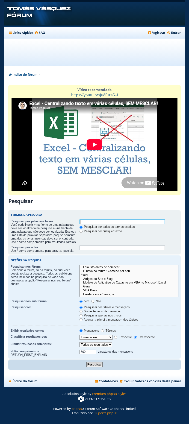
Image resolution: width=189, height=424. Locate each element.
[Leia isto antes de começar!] (129, 267)
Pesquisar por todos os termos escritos (109, 226)
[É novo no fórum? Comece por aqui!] (129, 271)
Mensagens (91, 330)
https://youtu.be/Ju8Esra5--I (94, 94)
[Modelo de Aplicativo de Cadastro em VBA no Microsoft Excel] (129, 283)
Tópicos (110, 330)
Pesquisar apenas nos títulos (102, 315)
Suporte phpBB (105, 413)
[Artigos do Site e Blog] (129, 279)
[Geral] (129, 287)
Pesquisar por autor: (25, 247)
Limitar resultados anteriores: (31, 344)
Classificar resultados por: (29, 336)
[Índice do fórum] (38, 14)
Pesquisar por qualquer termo (102, 231)
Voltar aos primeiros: (25, 351)
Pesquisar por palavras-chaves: (32, 221)
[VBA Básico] (129, 290)
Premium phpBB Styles (109, 394)
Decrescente (146, 337)
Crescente (125, 337)
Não (98, 301)
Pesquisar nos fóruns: (26, 266)
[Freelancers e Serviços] (129, 294)
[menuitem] (40, 32)
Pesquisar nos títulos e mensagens (106, 307)
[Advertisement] (94, 52)
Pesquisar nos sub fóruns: (29, 301)
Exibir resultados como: (27, 330)
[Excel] (129, 275)
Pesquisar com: (21, 307)
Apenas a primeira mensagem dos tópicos (110, 319)
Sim (86, 301)
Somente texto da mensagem (102, 311)
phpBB (77, 408)
